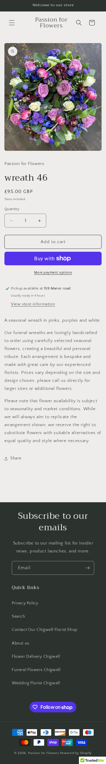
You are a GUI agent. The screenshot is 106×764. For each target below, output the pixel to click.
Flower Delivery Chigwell (36, 656)
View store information (33, 304)
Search (18, 616)
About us (20, 643)
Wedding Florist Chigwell (36, 683)
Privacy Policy (25, 603)
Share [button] (15, 458)
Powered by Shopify (76, 753)
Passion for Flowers (43, 753)
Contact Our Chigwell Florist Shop (44, 629)
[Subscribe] (87, 568)
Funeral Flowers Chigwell (36, 670)
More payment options (53, 272)
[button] (11, 22)
